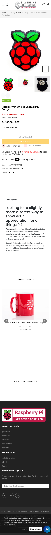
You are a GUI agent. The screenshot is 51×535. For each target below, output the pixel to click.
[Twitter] (9, 172)
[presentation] (3, 95)
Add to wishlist (13, 146)
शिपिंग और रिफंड (7, 444)
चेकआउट (4, 466)
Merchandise (18, 168)
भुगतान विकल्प (6, 432)
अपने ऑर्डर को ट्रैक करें (9, 458)
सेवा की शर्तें (5, 440)
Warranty (5, 448)
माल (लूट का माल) (15, 13)
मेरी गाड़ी (4, 462)
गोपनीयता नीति (6, 436)
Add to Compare (34, 145)
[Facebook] (13, 172)
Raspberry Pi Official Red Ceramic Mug (25, 322)
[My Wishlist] (43, 5)
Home (4, 13)
